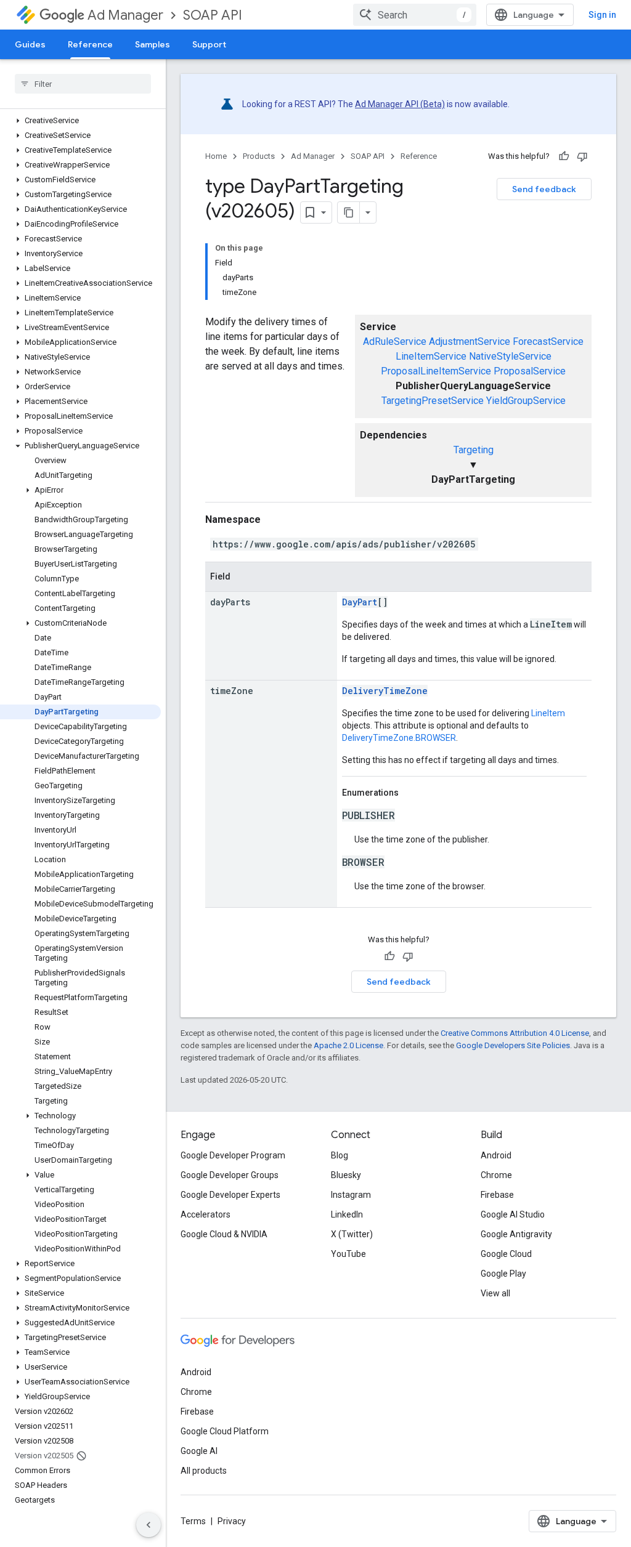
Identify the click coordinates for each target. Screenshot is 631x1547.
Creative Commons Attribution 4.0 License (515, 1033)
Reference (90, 44)
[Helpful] (564, 156)
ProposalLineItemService (436, 371)
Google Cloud (506, 1254)
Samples (152, 44)
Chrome (496, 1175)
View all (495, 1293)
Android (496, 1155)
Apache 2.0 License (348, 1045)
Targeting (474, 450)
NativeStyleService (510, 356)
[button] (80, 120)
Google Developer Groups (230, 1175)
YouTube (348, 1254)
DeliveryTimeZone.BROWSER (399, 738)
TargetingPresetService (432, 400)
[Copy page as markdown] (349, 212)
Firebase (497, 1195)
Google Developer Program (233, 1155)
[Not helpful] (582, 156)
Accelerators (205, 1214)
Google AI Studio (513, 1214)
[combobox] (414, 15)
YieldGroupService (526, 400)
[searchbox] (83, 84)
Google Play (503, 1273)
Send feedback (544, 189)
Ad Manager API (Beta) (400, 104)
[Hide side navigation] (148, 1525)
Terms (193, 1521)
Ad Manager (125, 15)
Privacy (232, 1521)
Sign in (602, 15)
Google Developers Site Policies (513, 1045)
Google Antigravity (516, 1234)
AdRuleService (394, 341)
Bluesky (346, 1175)
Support (209, 44)
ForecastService (548, 341)
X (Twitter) (352, 1234)
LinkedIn (347, 1214)
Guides (30, 44)
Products (259, 156)
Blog (339, 1155)
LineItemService (431, 356)
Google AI (199, 1451)
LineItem (548, 713)
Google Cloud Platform (225, 1431)
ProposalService (530, 371)
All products (204, 1471)
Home (216, 156)
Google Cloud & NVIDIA (224, 1234)
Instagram (351, 1195)
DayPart (359, 602)
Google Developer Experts (230, 1195)
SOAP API (212, 15)
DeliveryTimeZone (385, 691)
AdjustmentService (469, 341)
